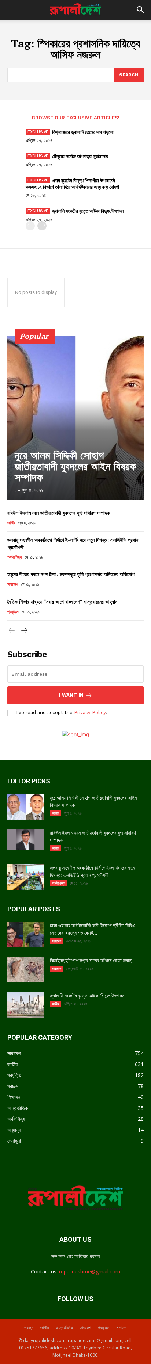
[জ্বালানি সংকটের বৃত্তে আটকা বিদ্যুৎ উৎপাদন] (25, 1005)
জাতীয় (11, 522)
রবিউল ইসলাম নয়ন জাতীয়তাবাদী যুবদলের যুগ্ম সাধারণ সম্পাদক (58, 512)
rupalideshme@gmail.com (89, 1271)
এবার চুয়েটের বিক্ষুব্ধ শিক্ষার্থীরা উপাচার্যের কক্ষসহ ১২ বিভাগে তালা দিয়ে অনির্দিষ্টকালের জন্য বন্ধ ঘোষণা (72, 183)
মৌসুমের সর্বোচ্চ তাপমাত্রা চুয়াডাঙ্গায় (80, 156)
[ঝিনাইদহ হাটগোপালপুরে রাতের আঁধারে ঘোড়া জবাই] (25, 969)
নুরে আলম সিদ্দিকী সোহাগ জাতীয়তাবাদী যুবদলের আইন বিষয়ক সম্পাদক (75, 466)
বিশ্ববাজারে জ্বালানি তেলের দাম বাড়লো (83, 132)
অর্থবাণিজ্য (14, 557)
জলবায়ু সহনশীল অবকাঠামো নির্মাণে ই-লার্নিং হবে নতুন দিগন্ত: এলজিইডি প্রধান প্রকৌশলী (72, 543)
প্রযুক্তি (12, 611)
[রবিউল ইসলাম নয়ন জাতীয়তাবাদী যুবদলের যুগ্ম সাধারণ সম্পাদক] (25, 839)
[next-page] (42, 225)
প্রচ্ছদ (28, 1328)
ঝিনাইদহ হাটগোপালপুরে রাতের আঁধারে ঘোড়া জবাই (91, 960)
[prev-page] (30, 225)
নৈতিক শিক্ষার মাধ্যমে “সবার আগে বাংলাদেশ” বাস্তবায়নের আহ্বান (62, 601)
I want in (71, 695)
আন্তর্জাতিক (64, 1328)
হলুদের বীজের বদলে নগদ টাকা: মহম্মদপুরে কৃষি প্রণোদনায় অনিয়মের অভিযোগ (71, 574)
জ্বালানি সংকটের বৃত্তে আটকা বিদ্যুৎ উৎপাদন (88, 210)
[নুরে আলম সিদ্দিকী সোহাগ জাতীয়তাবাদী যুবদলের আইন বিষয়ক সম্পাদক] (75, 418)
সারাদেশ (12, 584)
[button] (140, 10)
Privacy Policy (90, 712)
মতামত (122, 1328)
